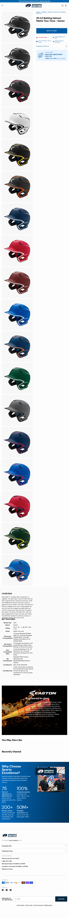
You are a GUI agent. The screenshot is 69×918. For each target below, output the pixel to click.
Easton (38, 13)
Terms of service (38, 905)
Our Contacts (61, 58)
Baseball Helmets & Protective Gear (53, 12)
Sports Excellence (13, 840)
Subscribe (61, 899)
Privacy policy (29, 905)
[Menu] (2, 6)
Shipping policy (48, 905)
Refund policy (21, 905)
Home (38, 12)
